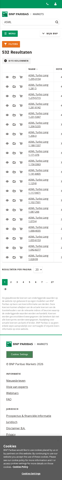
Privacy (11, 434)
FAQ (8, 399)
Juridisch (11, 422)
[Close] (58, 440)
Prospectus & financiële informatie (28, 416)
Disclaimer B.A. (15, 428)
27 (53, 282)
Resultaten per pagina (17, 269)
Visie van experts (17, 387)
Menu (12, 33)
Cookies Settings (19, 354)
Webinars (12, 393)
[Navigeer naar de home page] (23, 14)
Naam (32, 69)
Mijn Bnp (52, 33)
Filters (13, 44)
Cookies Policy (20, 466)
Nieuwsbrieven (15, 381)
